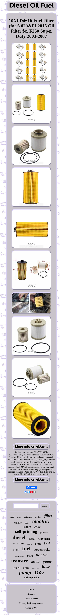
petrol (38, 543)
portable (44, 532)
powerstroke (42, 549)
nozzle (41, 554)
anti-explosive (31, 577)
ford (47, 543)
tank (12, 517)
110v (39, 572)
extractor (35, 568)
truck (30, 555)
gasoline (18, 543)
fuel (26, 548)
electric (40, 521)
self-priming (26, 531)
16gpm (26, 526)
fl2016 (37, 527)
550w (27, 523)
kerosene (19, 556)
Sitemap (31, 594)
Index (31, 589)
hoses (26, 568)
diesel (19, 537)
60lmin (29, 544)
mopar (19, 517)
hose (46, 566)
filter (48, 516)
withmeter (44, 538)
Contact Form (31, 599)
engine (16, 567)
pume (47, 561)
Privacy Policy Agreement (31, 603)
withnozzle (28, 517)
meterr (18, 522)
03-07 (16, 550)
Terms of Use (31, 608)
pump (25, 572)
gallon (38, 517)
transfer (19, 560)
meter (35, 561)
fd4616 (32, 539)
